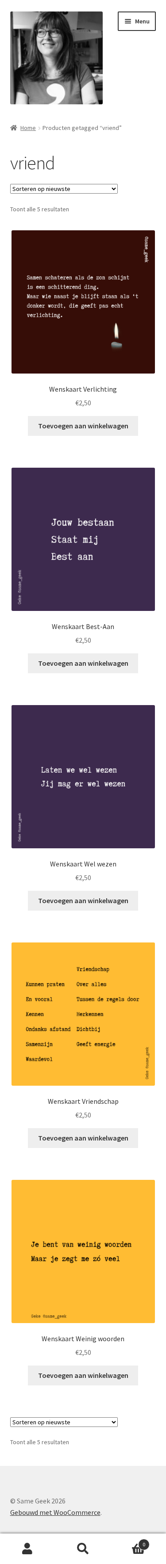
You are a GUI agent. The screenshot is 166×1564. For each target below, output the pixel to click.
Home (28, 128)
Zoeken (83, 1549)
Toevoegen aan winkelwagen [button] (83, 425)
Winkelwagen (128, 1541)
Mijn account (27, 1549)
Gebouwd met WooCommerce (55, 1512)
